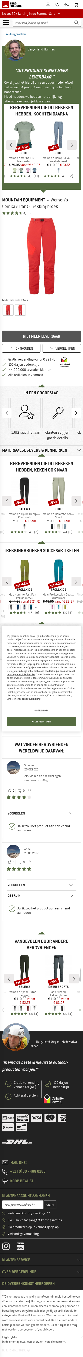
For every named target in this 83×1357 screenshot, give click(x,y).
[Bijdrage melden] (29, 791)
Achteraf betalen (26, 1095)
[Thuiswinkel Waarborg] (54, 1098)
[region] (41, 679)
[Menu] (6, 22)
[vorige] (11, 145)
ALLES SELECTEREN (41, 721)
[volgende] (72, 145)
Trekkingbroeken (15, 34)
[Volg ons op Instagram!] (9, 1247)
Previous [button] (6, 413)
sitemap (14, 1342)
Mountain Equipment (23, 200)
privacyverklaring (31, 698)
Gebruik (14, 895)
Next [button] (76, 413)
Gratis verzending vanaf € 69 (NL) (32, 359)
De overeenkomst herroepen (28, 1283)
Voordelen (16, 813)
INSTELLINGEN (41, 710)
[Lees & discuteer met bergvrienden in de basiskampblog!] (23, 1247)
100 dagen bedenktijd (23, 364)
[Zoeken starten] (76, 23)
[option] (41, 256)
